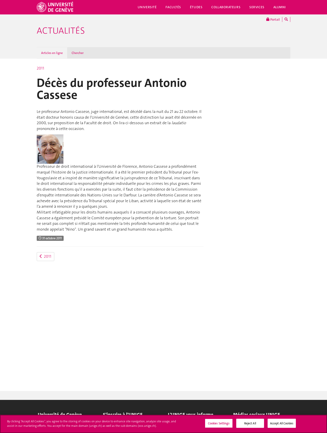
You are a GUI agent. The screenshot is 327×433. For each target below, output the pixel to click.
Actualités (61, 30)
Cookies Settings (219, 423)
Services (256, 7)
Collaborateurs (225, 7)
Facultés (173, 7)
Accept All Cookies (281, 423)
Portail (275, 19)
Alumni (279, 7)
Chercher (78, 53)
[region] (163, 424)
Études (196, 7)
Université (147, 7)
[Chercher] (286, 19)
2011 (40, 68)
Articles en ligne (52, 53)
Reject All (250, 423)
